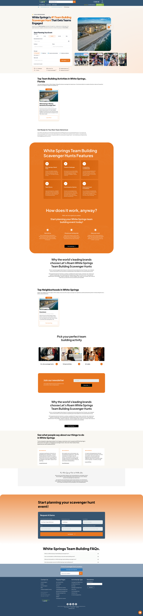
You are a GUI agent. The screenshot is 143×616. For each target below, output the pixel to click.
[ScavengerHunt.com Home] (38, 7)
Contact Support (44, 582)
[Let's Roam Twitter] (73, 604)
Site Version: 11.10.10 (71, 608)
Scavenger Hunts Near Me (71, 569)
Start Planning (71, 426)
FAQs (42, 587)
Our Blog (57, 594)
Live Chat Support (44, 585)
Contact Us (44, 579)
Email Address (90, 581)
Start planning (71, 246)
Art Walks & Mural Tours (76, 583)
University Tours (74, 593)
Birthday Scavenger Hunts (61, 593)
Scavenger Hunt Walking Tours (77, 582)
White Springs (66, 7)
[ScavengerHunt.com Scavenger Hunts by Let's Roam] (43, 2)
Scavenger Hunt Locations (61, 587)
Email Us (42, 583)
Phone (41, 525)
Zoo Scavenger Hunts (75, 591)
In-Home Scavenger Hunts (76, 594)
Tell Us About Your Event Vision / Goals (89, 525)
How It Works (58, 583)
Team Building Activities (45, 7)
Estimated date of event (66, 519)
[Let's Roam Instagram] (76, 604)
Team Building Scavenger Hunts (62, 589)
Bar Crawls (73, 585)
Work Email (63, 525)
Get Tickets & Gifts (59, 582)
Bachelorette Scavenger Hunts (61, 591)
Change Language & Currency (46, 589)
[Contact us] (67, 604)
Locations (48, 4)
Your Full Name (85, 519)
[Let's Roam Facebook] (70, 604)
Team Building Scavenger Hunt (56, 7)
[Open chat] (140, 612)
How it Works (42, 4)
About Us (57, 585)
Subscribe (85, 385)
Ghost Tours (74, 589)
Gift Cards (54, 4)
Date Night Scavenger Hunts (77, 587)
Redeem (57, 596)
